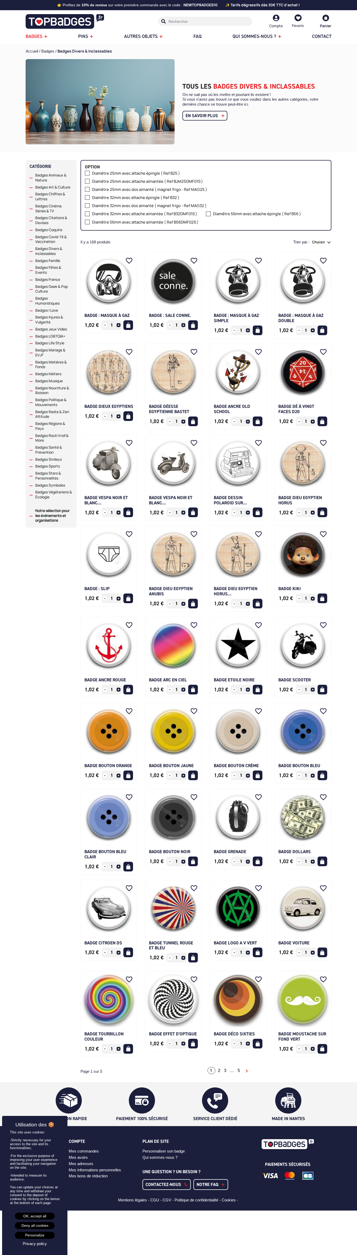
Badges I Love (46, 310)
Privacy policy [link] (35, 1243)
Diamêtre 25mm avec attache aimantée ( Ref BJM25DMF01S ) (147, 181)
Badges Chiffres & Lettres (50, 196)
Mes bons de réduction (88, 1176)
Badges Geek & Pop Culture (51, 289)
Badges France (47, 279)
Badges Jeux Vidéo (51, 329)
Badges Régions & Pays (50, 426)
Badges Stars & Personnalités (48, 476)
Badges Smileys (48, 459)
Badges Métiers (48, 374)
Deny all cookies (34, 1225)
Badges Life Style (49, 343)
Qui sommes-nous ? (159, 1157)
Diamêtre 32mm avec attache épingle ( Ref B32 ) (136, 197)
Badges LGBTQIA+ (50, 336)
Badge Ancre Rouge (105, 680)
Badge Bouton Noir (169, 851)
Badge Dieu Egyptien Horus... (235, 591)
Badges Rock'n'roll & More (51, 438)
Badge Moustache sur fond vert (302, 1036)
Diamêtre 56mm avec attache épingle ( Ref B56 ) (257, 214)
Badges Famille (47, 260)
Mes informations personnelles (95, 1170)
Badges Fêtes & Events (48, 270)
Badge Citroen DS (103, 943)
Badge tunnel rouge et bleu (171, 945)
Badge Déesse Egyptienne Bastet (169, 408)
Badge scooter (294, 680)
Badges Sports (47, 466)
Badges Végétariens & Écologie (53, 494)
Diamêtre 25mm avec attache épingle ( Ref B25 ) (136, 173)
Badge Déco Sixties (234, 1034)
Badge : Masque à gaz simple (236, 317)
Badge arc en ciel (168, 680)
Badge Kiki (289, 588)
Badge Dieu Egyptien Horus (300, 500)
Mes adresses (81, 1163)
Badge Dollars (294, 851)
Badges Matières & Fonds (51, 364)
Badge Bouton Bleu (299, 765)
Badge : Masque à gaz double (301, 317)
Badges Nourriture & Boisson (52, 390)
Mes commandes (84, 1151)
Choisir (319, 241)
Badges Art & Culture (52, 187)
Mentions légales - (134, 1200)
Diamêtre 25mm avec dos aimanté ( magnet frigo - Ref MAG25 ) (149, 189)
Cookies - (230, 1200)
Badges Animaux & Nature (50, 177)
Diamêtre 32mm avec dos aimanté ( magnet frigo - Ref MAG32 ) (149, 205)
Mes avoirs (78, 1157)
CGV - (169, 1200)
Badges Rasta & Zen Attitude (52, 414)
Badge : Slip (97, 588)
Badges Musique (49, 381)
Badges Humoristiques (47, 301)
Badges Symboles (50, 485)
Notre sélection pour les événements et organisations (52, 515)
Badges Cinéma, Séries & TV (48, 208)
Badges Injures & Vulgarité (49, 319)
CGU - (156, 1200)
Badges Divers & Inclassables (48, 251)
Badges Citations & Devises (51, 220)
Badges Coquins (48, 229)
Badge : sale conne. (170, 315)
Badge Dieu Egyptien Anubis (171, 591)
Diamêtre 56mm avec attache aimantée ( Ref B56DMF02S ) (145, 222)
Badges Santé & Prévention (48, 450)
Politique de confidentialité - (198, 1200)
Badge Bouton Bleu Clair (105, 854)
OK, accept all (34, 1216)
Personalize (34, 1235)
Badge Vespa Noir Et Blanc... (106, 500)
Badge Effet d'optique (173, 1034)
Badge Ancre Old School (232, 408)
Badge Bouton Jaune (171, 765)
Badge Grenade (230, 851)
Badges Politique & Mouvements (50, 402)
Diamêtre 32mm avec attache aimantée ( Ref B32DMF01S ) (144, 214)
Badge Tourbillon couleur (104, 1036)
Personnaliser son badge (163, 1151)
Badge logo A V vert (235, 943)
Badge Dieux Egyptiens (108, 406)
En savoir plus (202, 115)
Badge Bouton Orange (108, 765)
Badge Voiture (293, 943)
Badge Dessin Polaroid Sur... (230, 500)
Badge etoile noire (234, 680)
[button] (166, 1184)
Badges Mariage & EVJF (50, 352)
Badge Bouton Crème (236, 765)
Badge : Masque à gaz (107, 315)
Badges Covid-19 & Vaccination (51, 239)
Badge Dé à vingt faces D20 (296, 408)
